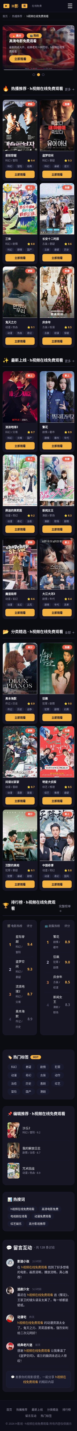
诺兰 (66, 166)
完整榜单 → (65, 908)
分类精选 (52, 1409)
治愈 (29, 521)
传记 (9, 709)
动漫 (9, 333)
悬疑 (56, 166)
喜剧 (19, 792)
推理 (56, 792)
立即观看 (20, 59)
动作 (57, 1075)
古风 (29, 604)
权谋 (56, 333)
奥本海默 (20, 1013)
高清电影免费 (50, 1209)
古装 (46, 249)
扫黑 (66, 709)
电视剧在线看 (18, 1216)
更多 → (69, 89)
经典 (29, 166)
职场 (56, 521)
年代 (66, 437)
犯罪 (46, 709)
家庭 (29, 792)
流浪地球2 (20, 988)
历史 (66, 249)
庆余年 (57, 977)
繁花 (56, 937)
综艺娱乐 (16, 1224)
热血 (19, 333)
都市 (56, 437)
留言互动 (30, 1416)
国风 (66, 876)
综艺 (46, 792)
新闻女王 (57, 999)
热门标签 (46, 1416)
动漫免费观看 (42, 1216)
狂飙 (56, 957)
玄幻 (19, 604)
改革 (66, 604)
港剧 (46, 521)
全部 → (69, 632)
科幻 (9, 166)
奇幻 (29, 333)
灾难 (19, 437)
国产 (29, 249)
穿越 (66, 333)
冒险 (19, 166)
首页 (5, 16)
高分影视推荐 (37, 1224)
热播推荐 (17, 16)
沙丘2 (26, 1128)
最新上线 (37, 1409)
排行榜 (66, 1409)
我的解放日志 (31, 1148)
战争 (29, 709)
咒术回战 (28, 1168)
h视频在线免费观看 (22, 1209)
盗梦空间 (20, 963)
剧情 (19, 249)
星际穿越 (20, 939)
